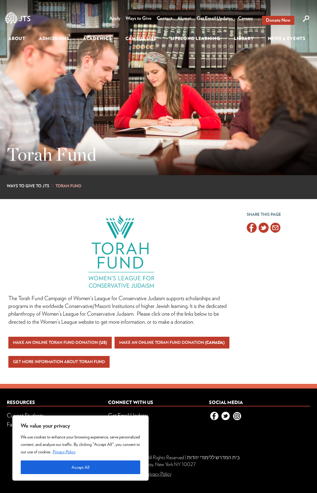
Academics (97, 38)
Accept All (80, 467)
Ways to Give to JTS (28, 186)
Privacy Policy (64, 451)
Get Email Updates (215, 18)
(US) (60, 342)
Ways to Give (138, 18)
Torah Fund (68, 186)
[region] (80, 448)
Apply (114, 18)
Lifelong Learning (195, 38)
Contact (164, 18)
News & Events (287, 38)
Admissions (54, 38)
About (16, 38)
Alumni (184, 18)
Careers (245, 18)
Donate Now (278, 20)
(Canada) (172, 342)
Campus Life (141, 38)
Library (244, 38)
